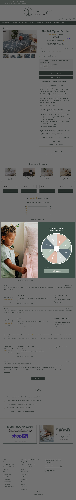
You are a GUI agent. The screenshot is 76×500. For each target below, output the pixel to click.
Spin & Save (57, 271)
